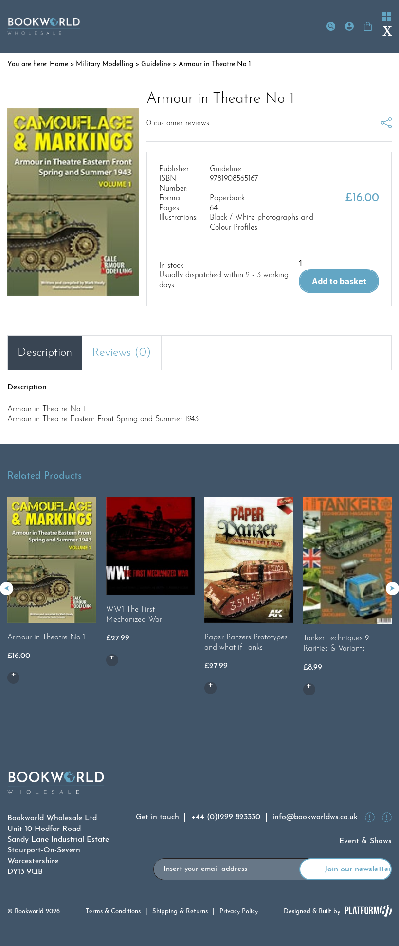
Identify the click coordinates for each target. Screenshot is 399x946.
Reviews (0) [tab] (121, 353)
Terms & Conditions (113, 911)
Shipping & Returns (180, 911)
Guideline (156, 64)
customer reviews (177, 123)
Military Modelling (104, 64)
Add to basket (339, 281)
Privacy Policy (238, 911)
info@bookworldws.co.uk (315, 817)
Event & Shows (365, 841)
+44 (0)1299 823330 (225, 817)
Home (59, 64)
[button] (392, 588)
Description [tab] (45, 353)
